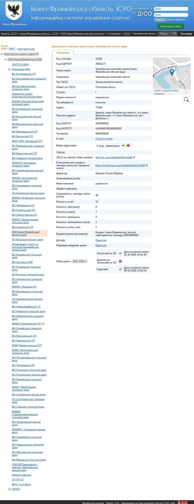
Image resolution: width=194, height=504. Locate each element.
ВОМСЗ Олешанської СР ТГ (28, 323)
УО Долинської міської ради (28, 193)
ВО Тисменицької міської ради (26, 423)
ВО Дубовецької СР (23, 205)
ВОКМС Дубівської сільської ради (28, 199)
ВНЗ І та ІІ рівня (21, 484)
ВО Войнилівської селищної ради (28, 147)
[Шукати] (174, 33)
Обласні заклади (21, 475)
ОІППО (16, 489)
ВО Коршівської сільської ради (26, 256)
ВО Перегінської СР (23, 340)
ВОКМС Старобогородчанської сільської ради (25, 414)
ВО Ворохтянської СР (24, 153)
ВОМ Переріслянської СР (26, 345)
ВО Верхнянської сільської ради (27, 125)
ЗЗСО (126, 33)
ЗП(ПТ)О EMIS (20, 64)
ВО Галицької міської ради (27, 158)
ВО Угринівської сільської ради (27, 438)
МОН (4, 48)
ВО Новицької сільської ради (28, 311)
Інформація (63, 52)
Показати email (104, 138)
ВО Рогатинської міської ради (29, 374)
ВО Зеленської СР (22, 227)
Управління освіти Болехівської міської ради (27, 95)
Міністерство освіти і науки (19, 54)
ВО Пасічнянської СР (24, 336)
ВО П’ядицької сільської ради (29, 370)
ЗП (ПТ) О (17, 479)
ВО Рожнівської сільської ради (26, 381)
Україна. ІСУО (9, 33)
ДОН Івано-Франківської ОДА (25, 59)
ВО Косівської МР (22, 262)
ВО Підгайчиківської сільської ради (29, 359)
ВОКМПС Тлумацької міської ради (28, 431)
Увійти (160, 20)
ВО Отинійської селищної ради (26, 330)
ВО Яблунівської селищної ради (27, 454)
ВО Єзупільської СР (23, 210)
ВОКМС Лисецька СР (24, 286)
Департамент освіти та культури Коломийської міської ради (25, 247)
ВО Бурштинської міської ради (26, 118)
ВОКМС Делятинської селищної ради (24, 179)
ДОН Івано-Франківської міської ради (82, 33)
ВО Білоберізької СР (24, 74)
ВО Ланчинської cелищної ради (27, 280)
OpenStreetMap (171, 90)
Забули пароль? (176, 19)
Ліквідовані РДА (21, 69)
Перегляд (100, 240)
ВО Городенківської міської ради (27, 172)
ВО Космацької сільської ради (26, 268)
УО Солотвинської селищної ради (28, 401)
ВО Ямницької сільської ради (29, 459)
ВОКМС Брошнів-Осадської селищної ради (28, 103)
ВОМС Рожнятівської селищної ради (24, 388)
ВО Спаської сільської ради (28, 406)
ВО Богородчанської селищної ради (24, 88)
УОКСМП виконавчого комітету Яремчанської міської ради (25, 467)
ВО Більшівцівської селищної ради (29, 80)
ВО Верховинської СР (24, 131)
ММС (12, 48)
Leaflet (157, 90)
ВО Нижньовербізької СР (26, 306)
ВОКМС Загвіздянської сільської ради (25, 221)
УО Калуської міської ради (27, 239)
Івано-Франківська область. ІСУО (39, 33)
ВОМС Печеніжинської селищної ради (25, 351)
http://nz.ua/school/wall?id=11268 (113, 157)
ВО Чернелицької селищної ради (28, 446)
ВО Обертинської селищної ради (28, 317)
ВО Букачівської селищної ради (27, 110)
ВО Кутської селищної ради (28, 274)
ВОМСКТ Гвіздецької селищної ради (24, 164)
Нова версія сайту (170, 26)
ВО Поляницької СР (23, 365)
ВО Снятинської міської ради (28, 394)
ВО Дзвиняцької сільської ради (27, 187)
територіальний (26, 48)
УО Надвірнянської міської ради (27, 300)
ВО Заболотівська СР (24, 215)
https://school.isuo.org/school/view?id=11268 (120, 165)
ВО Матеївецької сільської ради (27, 293)
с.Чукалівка (113, 33)
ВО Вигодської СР (22, 136)
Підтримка (186, 33)
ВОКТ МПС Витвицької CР (27, 141)
